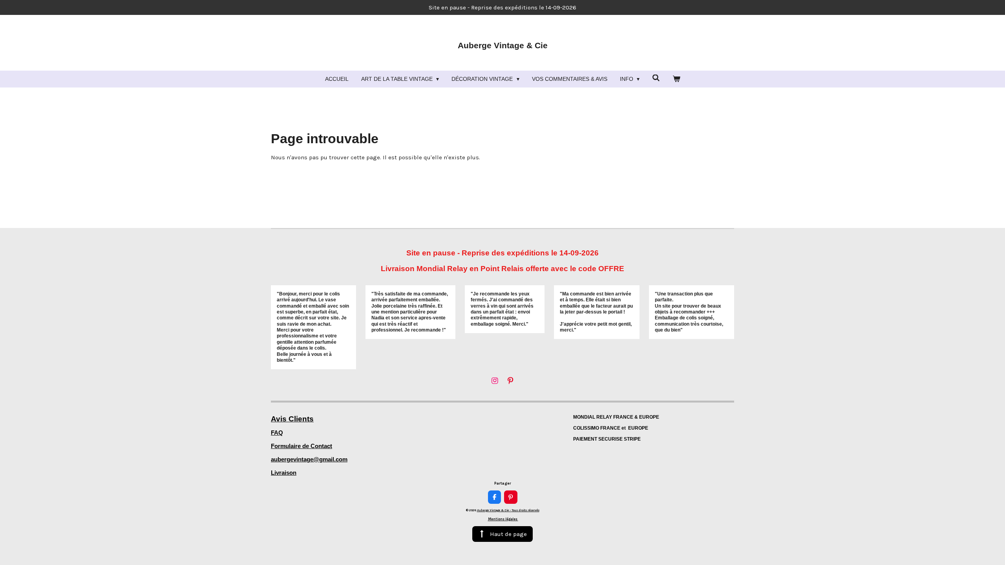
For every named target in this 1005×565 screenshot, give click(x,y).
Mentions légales (503, 519)
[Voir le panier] (676, 79)
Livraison (283, 472)
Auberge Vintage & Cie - (508, 510)
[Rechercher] (656, 78)
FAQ (277, 432)
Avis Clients (292, 419)
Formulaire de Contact (301, 446)
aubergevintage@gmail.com (309, 459)
